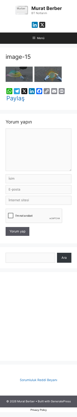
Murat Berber (46, 8)
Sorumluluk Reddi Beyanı (38, 380)
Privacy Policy (38, 409)
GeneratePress (61, 401)
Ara (64, 258)
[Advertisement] (38, 316)
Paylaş (15, 98)
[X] (42, 25)
